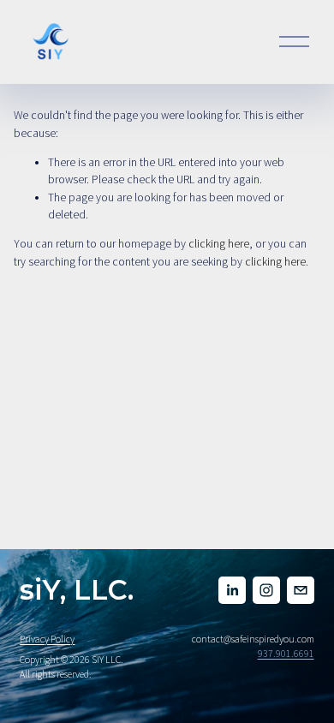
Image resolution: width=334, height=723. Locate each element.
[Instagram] (266, 590)
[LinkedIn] (232, 590)
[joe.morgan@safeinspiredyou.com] (300, 590)
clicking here (218, 243)
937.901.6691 (286, 653)
